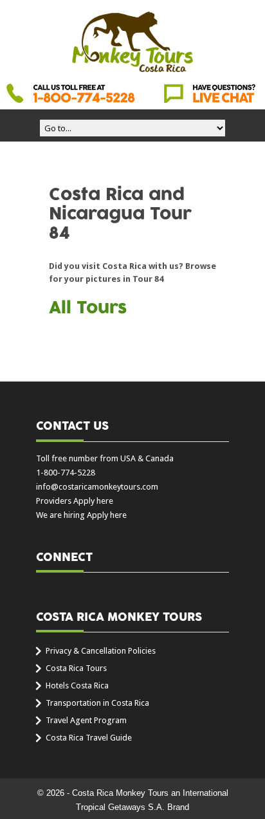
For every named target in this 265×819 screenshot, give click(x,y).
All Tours (88, 308)
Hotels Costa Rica (77, 685)
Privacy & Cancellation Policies (101, 651)
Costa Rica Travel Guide (89, 737)
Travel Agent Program (86, 720)
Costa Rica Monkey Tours (132, 43)
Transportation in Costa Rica (97, 703)
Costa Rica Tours (76, 668)
